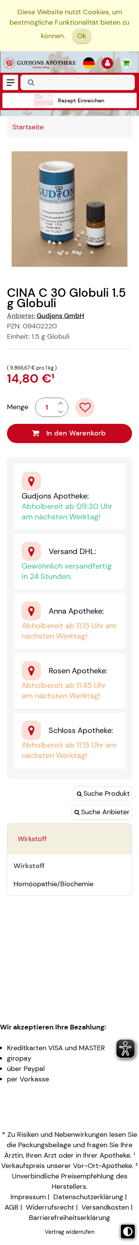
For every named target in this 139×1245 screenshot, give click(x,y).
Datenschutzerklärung (88, 1196)
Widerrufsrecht (50, 1207)
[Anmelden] (107, 63)
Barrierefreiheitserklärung (69, 1217)
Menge (17, 407)
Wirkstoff (32, 838)
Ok (81, 35)
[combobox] (77, 82)
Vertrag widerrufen (70, 1232)
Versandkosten (105, 1207)
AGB (12, 1207)
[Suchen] (31, 82)
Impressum (28, 1196)
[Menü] (10, 82)
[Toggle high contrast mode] (127, 1231)
